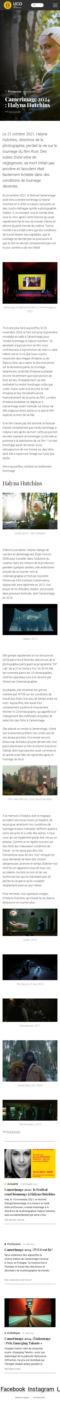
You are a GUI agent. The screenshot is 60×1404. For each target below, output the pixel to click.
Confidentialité (39, 1397)
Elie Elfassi (14, 112)
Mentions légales (22, 1397)
